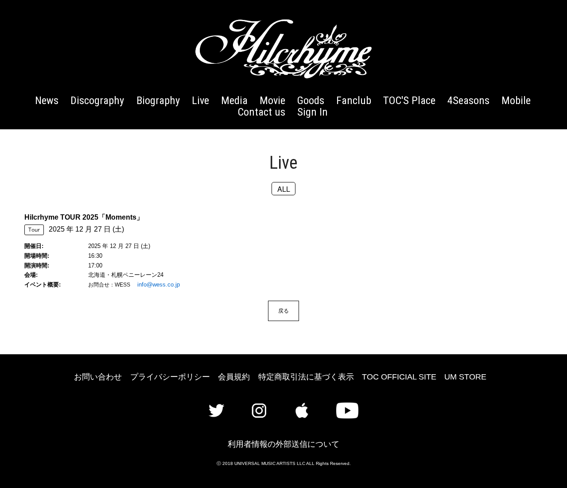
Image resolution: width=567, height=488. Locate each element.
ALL (283, 188)
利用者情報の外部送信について (283, 444)
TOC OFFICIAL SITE (399, 376)
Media (234, 100)
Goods (310, 100)
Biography (158, 100)
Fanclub (353, 100)
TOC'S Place (409, 100)
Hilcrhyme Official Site (283, 49)
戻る (283, 310)
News (46, 100)
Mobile (516, 100)
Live (200, 100)
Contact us (261, 112)
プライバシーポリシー (170, 376)
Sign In (312, 112)
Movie (272, 100)
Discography (97, 100)
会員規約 (234, 376)
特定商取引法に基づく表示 (306, 376)
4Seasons (468, 100)
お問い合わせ (98, 376)
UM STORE (465, 376)
